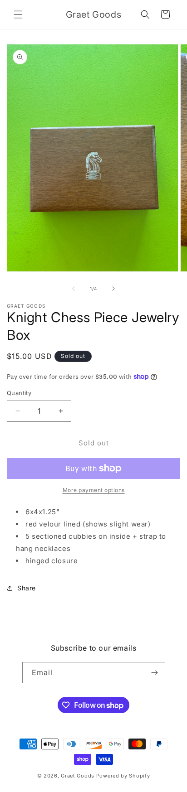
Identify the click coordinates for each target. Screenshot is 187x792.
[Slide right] (113, 289)
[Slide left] (74, 289)
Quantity (19, 392)
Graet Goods (77, 776)
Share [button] (26, 588)
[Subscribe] (155, 672)
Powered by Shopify (123, 776)
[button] (18, 14)
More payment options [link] (94, 490)
